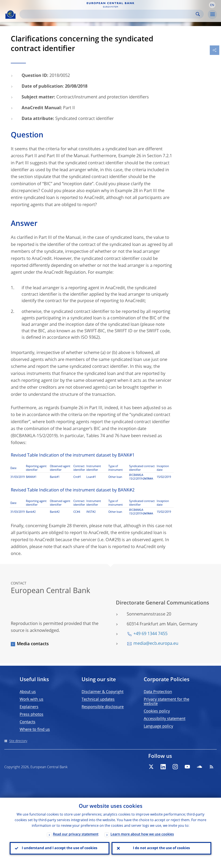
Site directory (18, 741)
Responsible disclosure (103, 707)
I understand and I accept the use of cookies (59, 848)
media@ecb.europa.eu (155, 644)
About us (28, 692)
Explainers (29, 707)
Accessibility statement (164, 719)
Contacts (27, 722)
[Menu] (212, 14)
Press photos (31, 714)
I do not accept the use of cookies (161, 848)
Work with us (31, 699)
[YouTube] (187, 767)
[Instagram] (175, 767)
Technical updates (98, 699)
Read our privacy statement (75, 834)
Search (197, 14)
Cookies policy (157, 711)
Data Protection (158, 692)
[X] (151, 767)
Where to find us (35, 730)
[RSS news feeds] (211, 767)
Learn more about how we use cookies (142, 834)
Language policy (158, 726)
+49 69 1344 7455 (150, 634)
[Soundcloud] (199, 767)
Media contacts (33, 644)
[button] (212, 5)
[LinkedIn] (163, 767)
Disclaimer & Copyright (102, 692)
